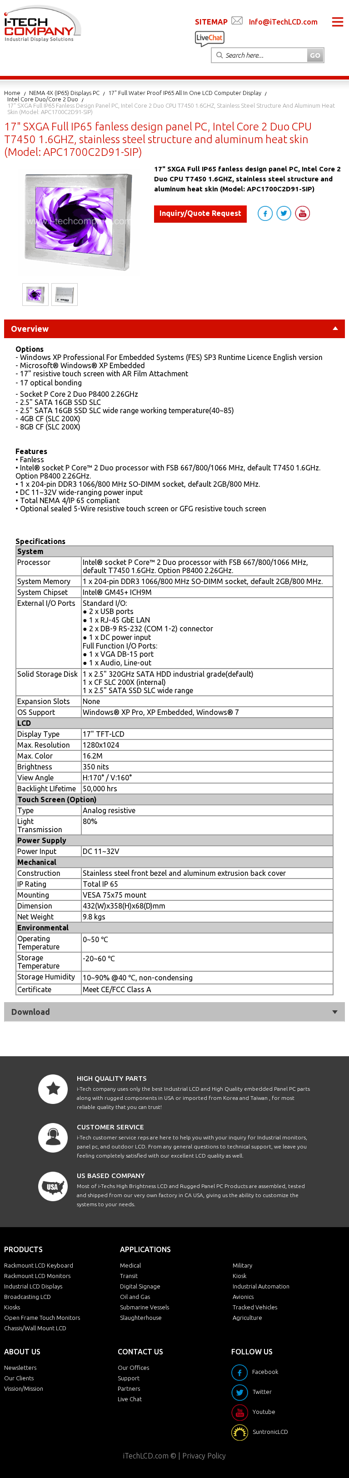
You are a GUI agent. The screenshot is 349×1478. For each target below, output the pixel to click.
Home (12, 93)
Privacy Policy (204, 1456)
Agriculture (247, 1317)
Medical (130, 1265)
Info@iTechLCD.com (283, 22)
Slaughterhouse (141, 1317)
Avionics (243, 1296)
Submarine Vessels (144, 1307)
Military (242, 1265)
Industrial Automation (261, 1286)
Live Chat (130, 1399)
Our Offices (133, 1367)
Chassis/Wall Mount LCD (35, 1328)
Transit (129, 1276)
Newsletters (20, 1367)
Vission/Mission (23, 1388)
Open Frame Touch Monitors (42, 1317)
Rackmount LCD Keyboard (38, 1265)
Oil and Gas (135, 1296)
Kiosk (239, 1276)
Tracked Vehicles (255, 1307)
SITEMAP (211, 22)
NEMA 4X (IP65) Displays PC (64, 93)
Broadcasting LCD (27, 1296)
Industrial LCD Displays (33, 1286)
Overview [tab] (30, 328)
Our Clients (19, 1378)
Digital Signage (140, 1286)
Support (129, 1378)
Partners (129, 1388)
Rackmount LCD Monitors (37, 1276)
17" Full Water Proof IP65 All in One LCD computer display (184, 93)
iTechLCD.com (146, 1456)
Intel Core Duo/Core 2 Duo (42, 99)
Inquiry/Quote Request (200, 213)
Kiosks (12, 1307)
